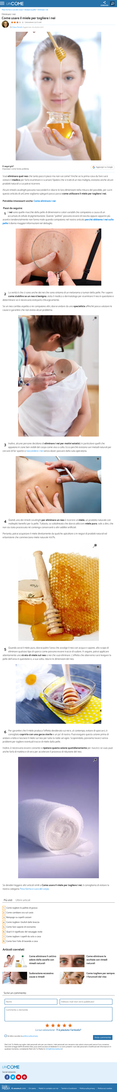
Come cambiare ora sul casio (19, 913)
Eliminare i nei (43, 9)
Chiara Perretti (17, 27)
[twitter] (12, 1077)
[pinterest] (24, 1077)
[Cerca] (113, 3)
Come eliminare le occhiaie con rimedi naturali (96, 960)
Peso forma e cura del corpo (12, 9)
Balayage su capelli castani (18, 917)
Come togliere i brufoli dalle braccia (22, 922)
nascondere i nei (34, 451)
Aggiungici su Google (104, 167)
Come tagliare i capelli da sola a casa (23, 936)
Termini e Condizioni (69, 1088)
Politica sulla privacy (87, 1088)
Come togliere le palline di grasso (22, 908)
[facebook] (7, 1077)
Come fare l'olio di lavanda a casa (22, 941)
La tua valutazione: (45, 1030)
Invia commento (103, 1037)
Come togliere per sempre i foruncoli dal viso (100, 975)
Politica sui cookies (105, 1088)
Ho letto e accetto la (22, 1036)
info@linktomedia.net (54, 1049)
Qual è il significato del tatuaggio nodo (24, 932)
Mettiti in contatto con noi (48, 1088)
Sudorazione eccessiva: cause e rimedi (41, 975)
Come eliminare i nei (45, 201)
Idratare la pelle (30, 9)
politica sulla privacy (30, 1036)
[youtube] (18, 1077)
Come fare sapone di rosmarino (21, 927)
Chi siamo (32, 1088)
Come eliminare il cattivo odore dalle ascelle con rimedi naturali (42, 960)
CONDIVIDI (104, 5)
